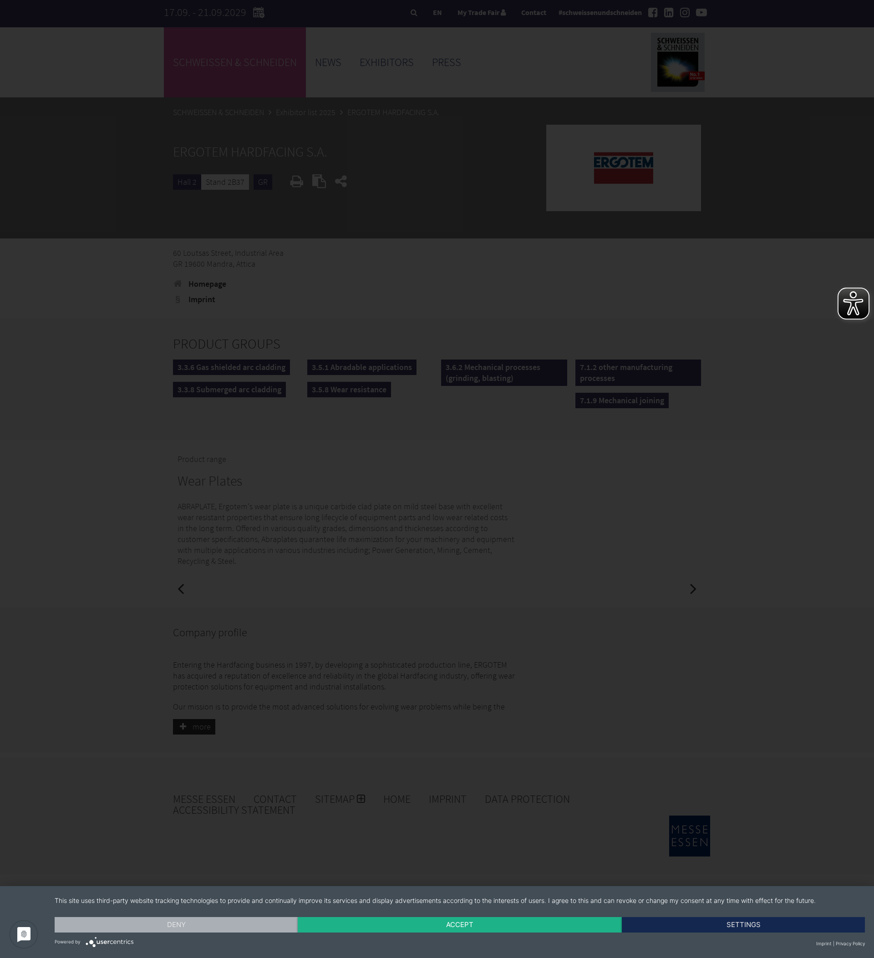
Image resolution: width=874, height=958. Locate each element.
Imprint (824, 943)
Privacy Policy (850, 943)
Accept (459, 924)
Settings (744, 924)
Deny (176, 924)
